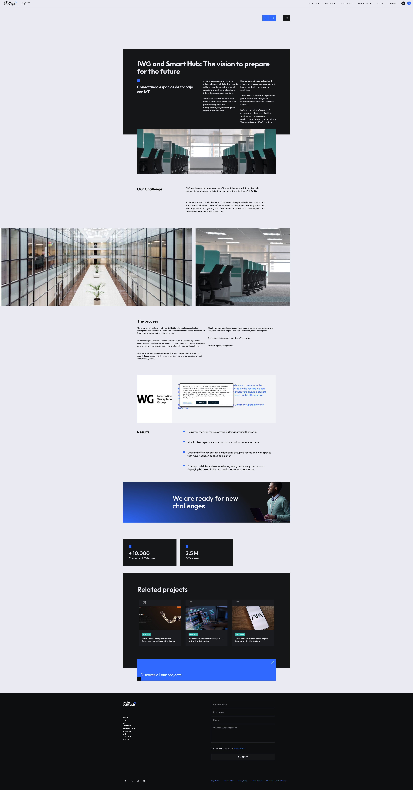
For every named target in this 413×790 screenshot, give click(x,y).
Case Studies (346, 3)
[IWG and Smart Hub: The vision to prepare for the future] (129, 703)
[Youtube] (138, 781)
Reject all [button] (213, 403)
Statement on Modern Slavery (276, 781)
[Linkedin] (125, 781)
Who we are (363, 3)
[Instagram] (144, 781)
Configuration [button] (187, 403)
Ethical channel (257, 781)
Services (313, 3)
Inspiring (328, 3)
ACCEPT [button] (201, 403)
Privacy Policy (239, 748)
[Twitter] (132, 781)
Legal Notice (215, 781)
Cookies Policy (228, 781)
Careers (380, 3)
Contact (393, 3)
